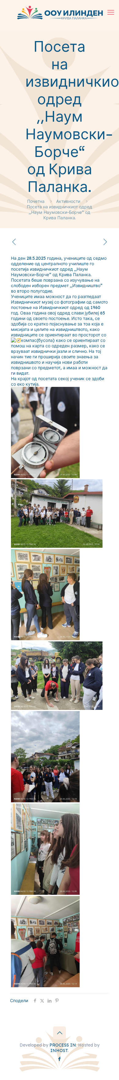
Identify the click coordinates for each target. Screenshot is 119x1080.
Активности (68, 201)
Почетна (36, 201)
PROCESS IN (62, 1045)
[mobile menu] (111, 12)
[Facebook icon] (59, 1059)
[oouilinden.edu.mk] (59, 12)
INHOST (59, 1050)
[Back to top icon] (59, 1032)
